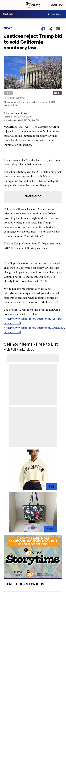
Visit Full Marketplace (19, 349)
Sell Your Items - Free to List (31, 344)
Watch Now (56, 5)
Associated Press (18, 113)
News (8, 28)
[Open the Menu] (5, 5)
